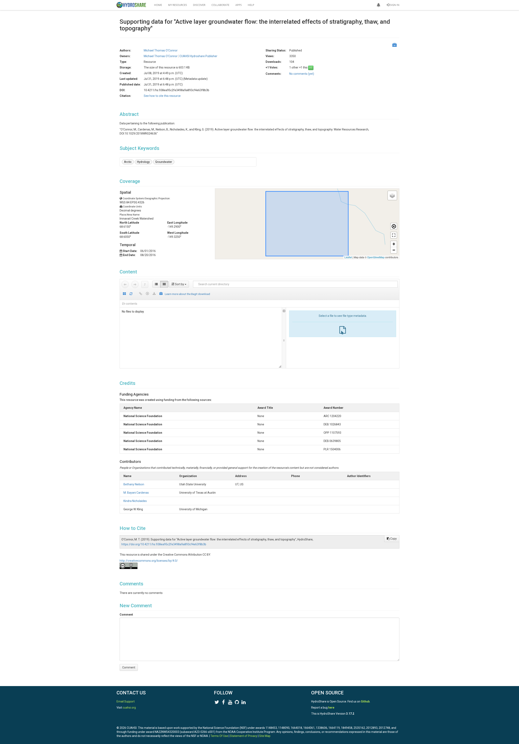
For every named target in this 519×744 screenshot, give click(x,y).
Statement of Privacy (243, 736)
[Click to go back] (125, 284)
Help (251, 5)
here (331, 707)
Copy (393, 538)
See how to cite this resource (162, 95)
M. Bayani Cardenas (136, 492)
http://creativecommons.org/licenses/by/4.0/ (149, 560)
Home (158, 5)
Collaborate (220, 5)
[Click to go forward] (135, 284)
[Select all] (124, 294)
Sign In (394, 5)
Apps (238, 5)
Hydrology (143, 161)
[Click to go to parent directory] (144, 284)
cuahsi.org (129, 707)
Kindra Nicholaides (135, 501)
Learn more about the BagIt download (187, 294)
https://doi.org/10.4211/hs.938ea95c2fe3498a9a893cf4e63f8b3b (163, 544)
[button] (378, 5)
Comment (126, 614)
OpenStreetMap (376, 257)
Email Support (126, 701)
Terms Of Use (219, 736)
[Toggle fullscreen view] (394, 235)
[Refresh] (131, 294)
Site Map (264, 736)
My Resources (177, 5)
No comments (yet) (301, 73)
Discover (199, 5)
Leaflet (348, 257)
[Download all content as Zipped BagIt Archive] (161, 294)
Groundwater (163, 161)
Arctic (128, 161)
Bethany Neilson (133, 484)
